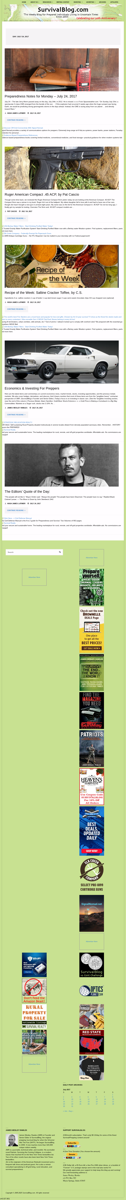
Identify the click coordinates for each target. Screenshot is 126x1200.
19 (88, 1102)
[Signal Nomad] (91, 913)
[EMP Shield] (34, 965)
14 (105, 1099)
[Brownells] (91, 630)
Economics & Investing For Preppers (32, 388)
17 (72, 1102)
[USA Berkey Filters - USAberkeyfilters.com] (34, 1042)
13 (97, 1099)
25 (80, 1104)
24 (72, 1104)
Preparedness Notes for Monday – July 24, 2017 (41, 96)
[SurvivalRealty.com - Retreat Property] (34, 1016)
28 (105, 1104)
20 (97, 1102)
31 (72, 1106)
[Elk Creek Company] (91, 875)
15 (113, 1099)
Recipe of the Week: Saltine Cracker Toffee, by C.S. (43, 293)
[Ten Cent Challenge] (91, 965)
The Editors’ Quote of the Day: (27, 491)
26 (88, 1104)
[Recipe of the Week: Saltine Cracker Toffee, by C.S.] (62, 266)
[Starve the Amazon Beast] (34, 990)
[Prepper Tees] (91, 1068)
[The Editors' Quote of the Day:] (62, 465)
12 (88, 1099)
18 (80, 1102)
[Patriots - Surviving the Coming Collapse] (91, 748)
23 (64, 1104)
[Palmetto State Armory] (91, 831)
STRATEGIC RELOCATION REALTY (16, 422)
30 (64, 1106)
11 (80, 1099)
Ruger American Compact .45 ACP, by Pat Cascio (42, 194)
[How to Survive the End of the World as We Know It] (91, 672)
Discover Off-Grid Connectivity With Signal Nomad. (22, 128)
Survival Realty (8, 430)
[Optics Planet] (91, 990)
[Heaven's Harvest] (91, 786)
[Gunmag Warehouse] (91, 710)
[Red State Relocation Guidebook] (91, 1042)
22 (113, 1102)
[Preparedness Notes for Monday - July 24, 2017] (62, 69)
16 (64, 1102)
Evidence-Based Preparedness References (19, 135)
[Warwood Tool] (91, 1016)
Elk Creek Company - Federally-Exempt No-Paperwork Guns (26, 233)
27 (97, 1104)
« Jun (65, 1111)
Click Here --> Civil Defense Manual (16, 518)
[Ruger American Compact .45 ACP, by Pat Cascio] (62, 168)
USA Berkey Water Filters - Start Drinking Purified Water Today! (27, 226)
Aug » (71, 1111)
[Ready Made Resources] (91, 587)
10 (72, 1099)
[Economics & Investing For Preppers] (62, 362)
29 (113, 1104)
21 (105, 1102)
